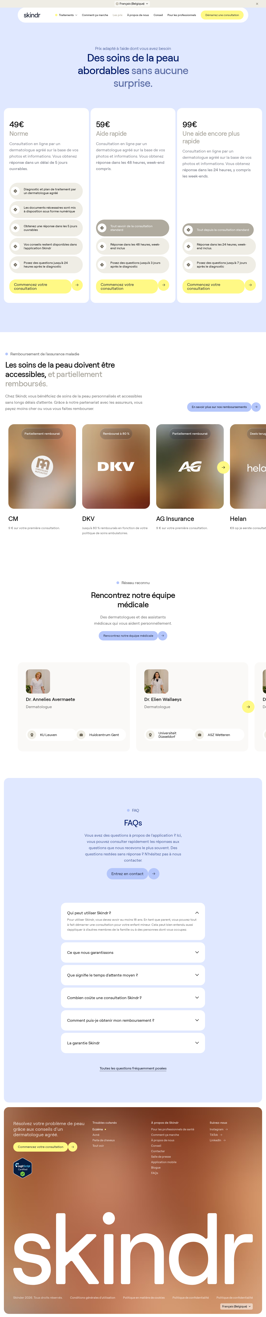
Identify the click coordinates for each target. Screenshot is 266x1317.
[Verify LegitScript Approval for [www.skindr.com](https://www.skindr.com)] (22, 1168)
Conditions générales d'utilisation (92, 1297)
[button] (132, 4)
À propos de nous (138, 15)
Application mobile (163, 1162)
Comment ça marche (95, 15)
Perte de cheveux (103, 1140)
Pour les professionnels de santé (172, 1129)
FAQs (154, 1173)
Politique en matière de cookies (144, 1297)
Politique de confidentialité (191, 1297)
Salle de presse (161, 1156)
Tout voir (98, 1146)
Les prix (117, 15)
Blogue (155, 1167)
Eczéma (97, 1129)
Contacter (158, 1151)
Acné (95, 1135)
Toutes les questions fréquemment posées (133, 1068)
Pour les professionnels (181, 15)
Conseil (158, 15)
